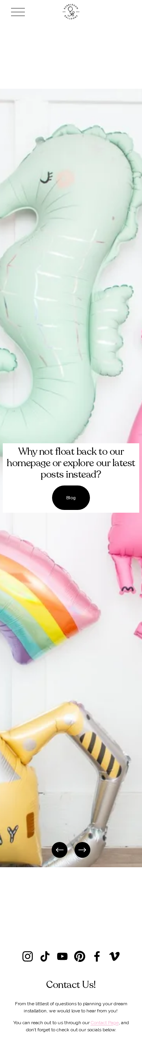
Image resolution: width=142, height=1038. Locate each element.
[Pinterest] (79, 956)
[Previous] (59, 849)
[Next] (82, 849)
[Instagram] (27, 956)
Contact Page (105, 1022)
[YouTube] (62, 956)
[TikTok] (44, 956)
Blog (71, 497)
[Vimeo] (114, 956)
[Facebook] (97, 956)
